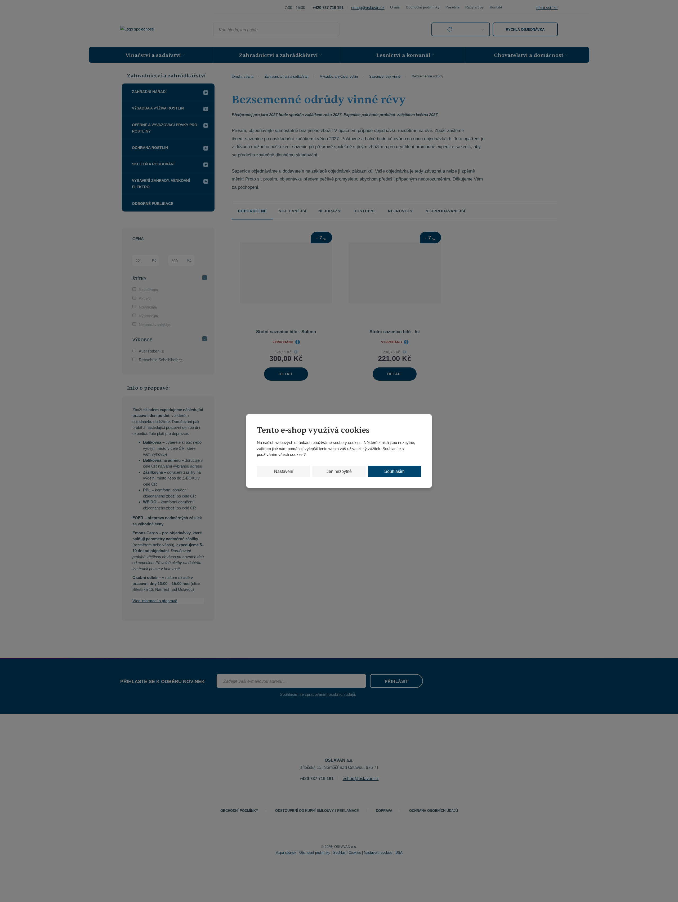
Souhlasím (394, 471)
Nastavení (283, 471)
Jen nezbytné (339, 471)
